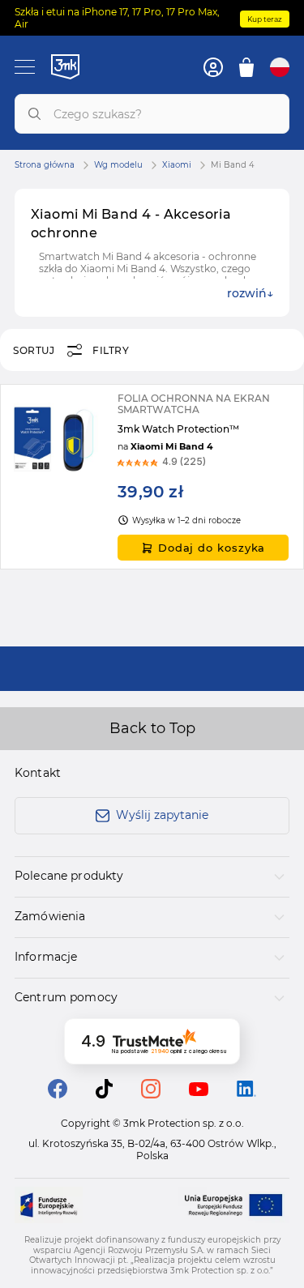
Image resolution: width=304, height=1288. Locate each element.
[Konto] (213, 67)
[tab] (152, 877)
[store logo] (65, 66)
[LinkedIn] (246, 1092)
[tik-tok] (104, 1094)
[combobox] (152, 114)
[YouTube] (198, 1091)
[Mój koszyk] (246, 67)
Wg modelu (118, 165)
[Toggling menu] (25, 67)
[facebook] (57, 1094)
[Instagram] (151, 1094)
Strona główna (45, 165)
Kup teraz (264, 19)
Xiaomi (176, 165)
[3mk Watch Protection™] (152, 477)
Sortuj (33, 350)
